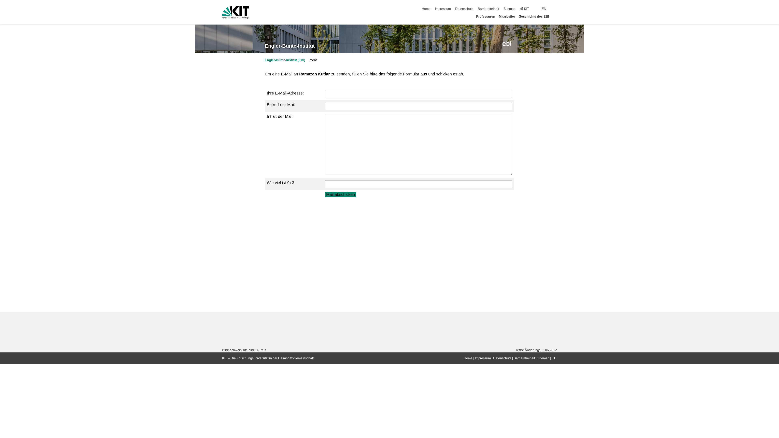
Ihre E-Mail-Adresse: (285, 93)
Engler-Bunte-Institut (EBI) (285, 60)
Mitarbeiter (507, 16)
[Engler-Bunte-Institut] (507, 43)
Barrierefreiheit (488, 9)
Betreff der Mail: (281, 104)
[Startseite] (555, 16)
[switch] (555, 9)
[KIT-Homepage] (235, 12)
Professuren (485, 16)
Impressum (443, 9)
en (544, 9)
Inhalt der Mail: (280, 116)
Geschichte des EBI (534, 16)
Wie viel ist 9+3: (281, 182)
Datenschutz (464, 9)
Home (426, 9)
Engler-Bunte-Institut (290, 46)
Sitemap (509, 9)
